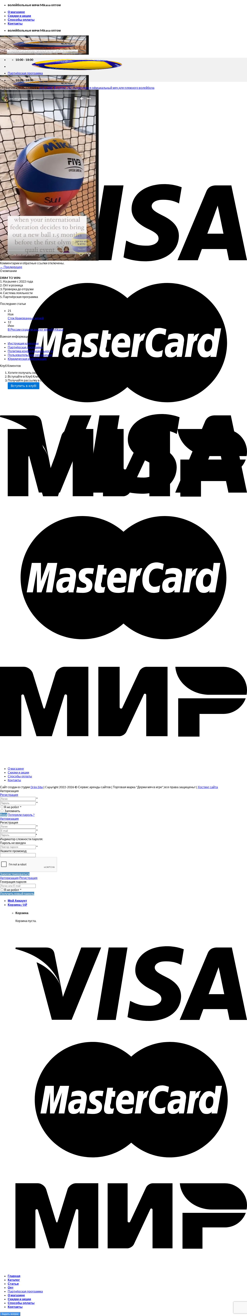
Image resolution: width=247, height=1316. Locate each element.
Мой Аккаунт (17, 900)
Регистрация (9, 794)
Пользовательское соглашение (30, 355)
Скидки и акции (19, 16)
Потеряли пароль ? (21, 815)
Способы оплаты (21, 19)
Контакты (15, 23)
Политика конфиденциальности (30, 351)
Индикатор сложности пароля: (21, 839)
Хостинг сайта (208, 787)
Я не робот (12, 807)
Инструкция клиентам (23, 343)
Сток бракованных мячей (26, 318)
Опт (11, 1287)
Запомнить (12, 811)
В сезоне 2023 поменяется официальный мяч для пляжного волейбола (104, 88)
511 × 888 (45, 88)
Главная (14, 1276)
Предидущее (11, 267)
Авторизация (9, 818)
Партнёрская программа (25, 347)
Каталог (14, 1280)
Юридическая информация (27, 359)
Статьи (13, 1283)
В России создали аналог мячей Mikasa (35, 329)
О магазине (16, 12)
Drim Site (36, 787)
